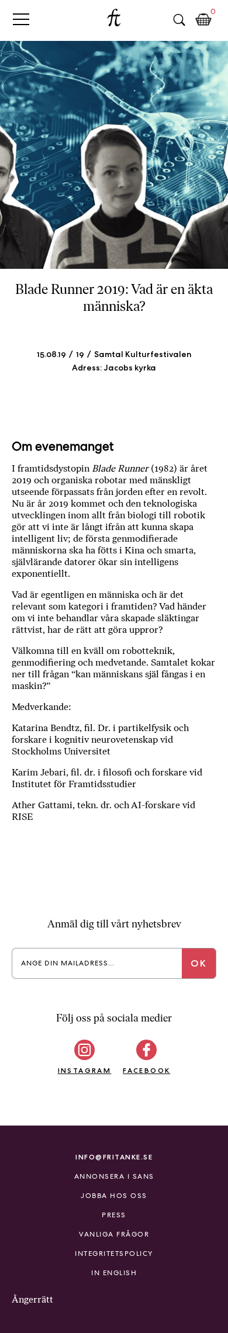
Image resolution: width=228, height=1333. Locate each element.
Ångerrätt (32, 1299)
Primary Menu (21, 19)
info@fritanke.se (114, 1156)
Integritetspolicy (114, 1253)
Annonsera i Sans (114, 1176)
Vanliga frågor (114, 1234)
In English (114, 1272)
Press (114, 1215)
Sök (179, 20)
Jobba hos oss (114, 1195)
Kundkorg (203, 20)
